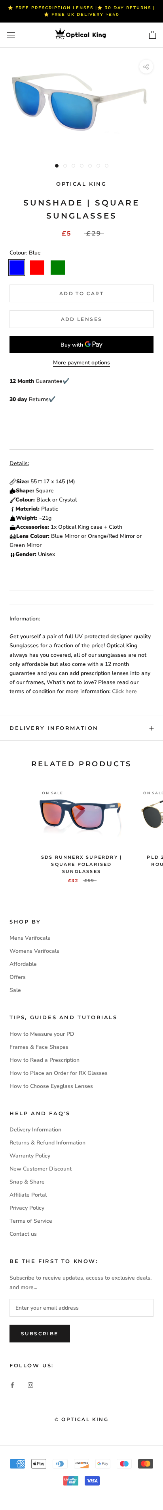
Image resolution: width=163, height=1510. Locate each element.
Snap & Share (27, 1182)
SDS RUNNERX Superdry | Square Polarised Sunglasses (81, 864)
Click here (124, 691)
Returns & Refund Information (47, 1142)
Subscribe (40, 1334)
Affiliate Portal (28, 1195)
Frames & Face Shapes (38, 1047)
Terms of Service (30, 1221)
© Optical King (82, 1419)
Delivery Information (54, 728)
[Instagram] (30, 1384)
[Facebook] (12, 1384)
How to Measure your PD (41, 1034)
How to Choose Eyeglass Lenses (51, 1086)
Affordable (23, 964)
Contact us (23, 1234)
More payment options (81, 362)
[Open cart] (152, 35)
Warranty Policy (29, 1155)
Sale (15, 990)
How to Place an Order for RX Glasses (58, 1073)
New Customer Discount (40, 1169)
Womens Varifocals (34, 951)
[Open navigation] (11, 35)
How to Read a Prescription (44, 1060)
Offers (17, 977)
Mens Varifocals (29, 938)
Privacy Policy (26, 1208)
